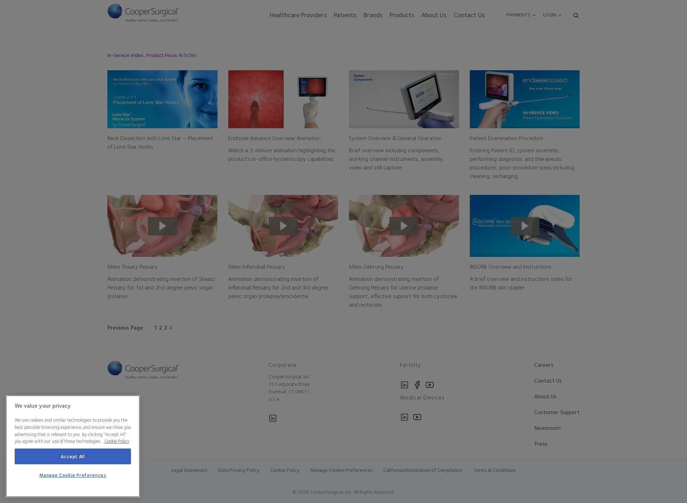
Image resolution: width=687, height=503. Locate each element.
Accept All (73, 456)
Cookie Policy (116, 441)
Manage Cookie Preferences (72, 475)
